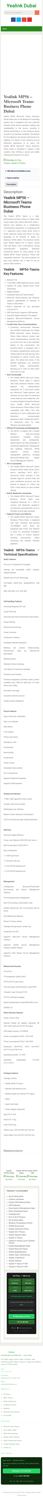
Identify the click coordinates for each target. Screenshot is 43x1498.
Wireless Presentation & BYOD (20, 1223)
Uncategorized (14, 1214)
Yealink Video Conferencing (19, 1255)
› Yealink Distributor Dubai (11, 1444)
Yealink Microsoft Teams (18, 1249)
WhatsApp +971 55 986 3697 (21, 1471)
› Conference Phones (9, 1405)
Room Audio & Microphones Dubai (22, 1208)
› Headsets (6, 1408)
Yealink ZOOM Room (16, 1258)
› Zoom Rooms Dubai (9, 1430)
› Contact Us (7, 1447)
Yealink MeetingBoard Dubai (19, 1246)
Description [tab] (11, 184)
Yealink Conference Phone (19, 1229)
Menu (5, 29)
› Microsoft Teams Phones (11, 1412)
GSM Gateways (14, 1205)
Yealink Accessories (16, 1226)
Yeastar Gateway (15, 1261)
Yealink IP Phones (18, 163)
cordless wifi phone (16, 1199)
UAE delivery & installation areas (18, 171)
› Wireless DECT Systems (11, 1437)
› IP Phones (6, 1394)
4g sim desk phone (16, 1196)
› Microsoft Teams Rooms (11, 1426)
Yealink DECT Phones (17, 1232)
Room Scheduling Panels (18, 1211)
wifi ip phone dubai (16, 1220)
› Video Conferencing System (12, 1440)
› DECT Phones (8, 1398)
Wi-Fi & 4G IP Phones (17, 1217)
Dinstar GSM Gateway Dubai (19, 1202)
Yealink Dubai (21, 6)
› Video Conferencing (9, 1401)
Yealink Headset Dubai (17, 1235)
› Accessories (7, 1415)
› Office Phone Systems (10, 1433)
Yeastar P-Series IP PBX (18, 1264)
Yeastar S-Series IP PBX (18, 1267)
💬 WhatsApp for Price (21, 1316)
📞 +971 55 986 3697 (21, 1322)
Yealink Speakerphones (18, 1252)
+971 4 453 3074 (6, 1372)
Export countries (13, 178)
